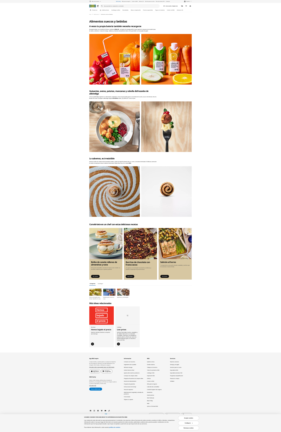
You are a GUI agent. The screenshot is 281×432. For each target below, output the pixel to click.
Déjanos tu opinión (128, 399)
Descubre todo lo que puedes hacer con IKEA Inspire (101, 367)
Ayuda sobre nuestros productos (132, 373)
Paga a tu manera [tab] (160, 10)
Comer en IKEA (135, 1)
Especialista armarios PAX (176, 373)
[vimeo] (101, 410)
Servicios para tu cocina (175, 367)
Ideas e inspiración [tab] (136, 10)
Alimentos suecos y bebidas (107, 14)
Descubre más (92, 385)
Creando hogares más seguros (154, 389)
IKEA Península (150, 398)
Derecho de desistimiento (130, 381)
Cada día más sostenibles (153, 386)
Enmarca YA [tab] (180, 10)
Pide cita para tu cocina (150, 1)
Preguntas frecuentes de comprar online (133, 378)
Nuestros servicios (174, 361)
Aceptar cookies (188, 418)
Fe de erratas (127, 396)
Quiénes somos (150, 361)
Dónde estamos (151, 364)
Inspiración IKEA (151, 375)
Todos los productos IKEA (153, 370)
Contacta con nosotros (129, 361)
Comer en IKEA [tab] (171, 10)
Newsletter (149, 392)
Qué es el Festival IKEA (152, 406)
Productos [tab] (94, 10)
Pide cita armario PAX (160, 1)
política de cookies (114, 427)
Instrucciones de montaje (130, 386)
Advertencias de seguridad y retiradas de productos (133, 393)
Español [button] (188, 1)
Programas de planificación (176, 375)
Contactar (168, 1)
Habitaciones (96, 14)
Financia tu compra (174, 378)
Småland (172, 381)
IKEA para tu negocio (126, 1)
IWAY (148, 403)
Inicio (90, 14)
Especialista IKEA (174, 370)
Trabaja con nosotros (152, 367)
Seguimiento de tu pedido (130, 364)
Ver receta (95, 276)
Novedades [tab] (125, 10)
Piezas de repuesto (128, 389)
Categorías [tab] (92, 283)
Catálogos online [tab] (115, 10)
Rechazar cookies (189, 428)
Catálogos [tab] (100, 283)
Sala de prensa (150, 395)
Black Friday (150, 400)
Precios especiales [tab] (148, 10)
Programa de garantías (129, 384)
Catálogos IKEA (150, 373)
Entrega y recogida (174, 364)
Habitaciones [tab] (105, 10)
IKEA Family (118, 1)
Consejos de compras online (130, 375)
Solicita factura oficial (129, 370)
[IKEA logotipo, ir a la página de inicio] (92, 6)
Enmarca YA (141, 1)
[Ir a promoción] (99, 6)
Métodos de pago (128, 367)
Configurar (188, 423)
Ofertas (149, 378)
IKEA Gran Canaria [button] (95, 1)
